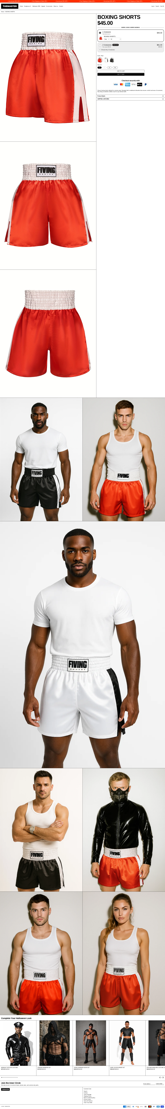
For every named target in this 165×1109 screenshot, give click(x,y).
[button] (157, 6)
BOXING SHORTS (10, 11)
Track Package (87, 1094)
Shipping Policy (87, 1096)
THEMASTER (7, 1106)
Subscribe (159, 1083)
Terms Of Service (88, 1101)
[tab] (1, 1077)
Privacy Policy (87, 1099)
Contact (86, 1092)
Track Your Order (88, 1102)
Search (85, 1091)
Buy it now (121, 74)
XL (109, 67)
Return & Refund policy (89, 1097)
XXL (115, 67)
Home (2, 11)
